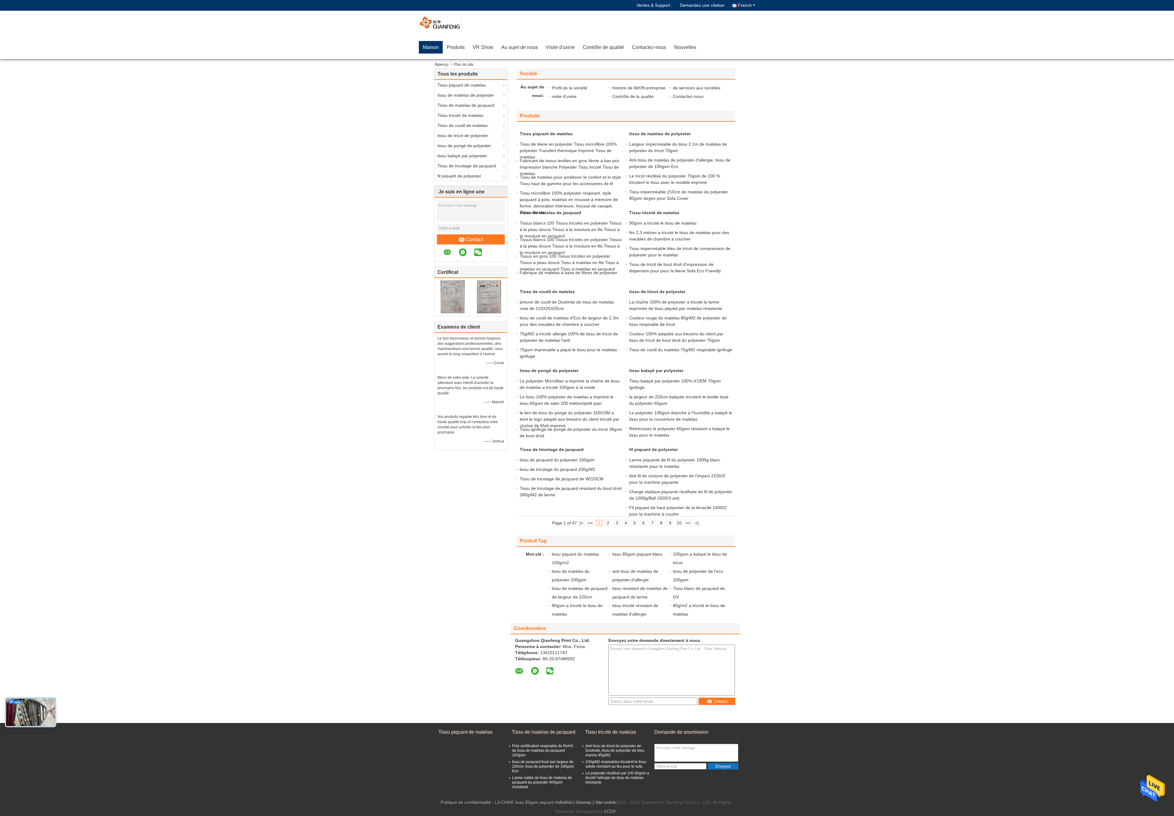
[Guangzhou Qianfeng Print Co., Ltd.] (454, 23)
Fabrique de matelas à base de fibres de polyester (568, 272)
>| (697, 522)
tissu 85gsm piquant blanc (637, 554)
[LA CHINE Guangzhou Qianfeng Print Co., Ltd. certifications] (452, 296)
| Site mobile (605, 802)
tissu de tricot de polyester (462, 135)
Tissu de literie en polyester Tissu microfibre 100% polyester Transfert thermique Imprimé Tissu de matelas (568, 150)
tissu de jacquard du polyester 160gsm (557, 459)
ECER (610, 811)
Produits (456, 47)
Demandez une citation (702, 5)
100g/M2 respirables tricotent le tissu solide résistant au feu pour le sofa (615, 764)
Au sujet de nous (519, 47)
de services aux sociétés (696, 87)
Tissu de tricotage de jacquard (466, 165)
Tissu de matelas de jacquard (465, 105)
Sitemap (584, 802)
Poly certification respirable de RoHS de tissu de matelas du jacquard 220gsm (542, 750)
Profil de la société (569, 87)
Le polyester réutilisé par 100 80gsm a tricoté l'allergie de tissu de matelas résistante (617, 777)
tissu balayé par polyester (462, 155)
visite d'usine (564, 96)
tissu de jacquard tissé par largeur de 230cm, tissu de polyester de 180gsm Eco (543, 766)
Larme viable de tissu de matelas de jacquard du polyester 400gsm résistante (542, 782)
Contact (474, 239)
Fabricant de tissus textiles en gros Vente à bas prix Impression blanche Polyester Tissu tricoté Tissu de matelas (569, 167)
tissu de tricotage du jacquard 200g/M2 (557, 469)
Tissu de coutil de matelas (462, 125)
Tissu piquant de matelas (461, 85)
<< (590, 522)
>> (687, 522)
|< (581, 522)
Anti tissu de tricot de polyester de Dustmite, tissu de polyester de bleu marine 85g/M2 (614, 750)
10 (679, 522)
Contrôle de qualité (603, 47)
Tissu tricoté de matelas (460, 115)
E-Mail (566, 802)
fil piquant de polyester (459, 175)
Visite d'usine (560, 47)
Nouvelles (685, 47)
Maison (431, 47)
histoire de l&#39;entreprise (639, 87)
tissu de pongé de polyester (464, 145)
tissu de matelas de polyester (465, 95)
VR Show (483, 47)
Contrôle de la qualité (633, 96)
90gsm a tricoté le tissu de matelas (662, 223)
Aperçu (442, 64)
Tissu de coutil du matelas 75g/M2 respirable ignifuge (680, 349)
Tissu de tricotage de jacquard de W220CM (562, 478)
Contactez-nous (649, 47)
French (745, 5)
